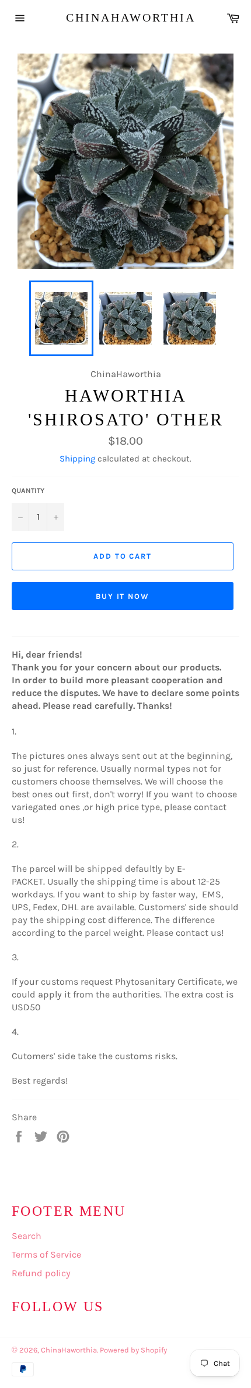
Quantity (28, 491)
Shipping (77, 458)
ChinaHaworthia (126, 17)
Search (26, 1235)
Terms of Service (46, 1254)
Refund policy (41, 1273)
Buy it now (123, 596)
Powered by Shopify (133, 1350)
